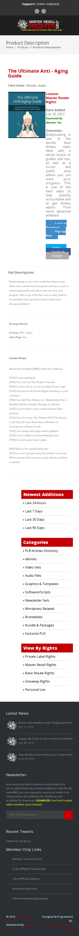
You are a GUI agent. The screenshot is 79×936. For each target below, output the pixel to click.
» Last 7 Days (33, 511)
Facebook (58, 251)
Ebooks (32, 85)
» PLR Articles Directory (40, 551)
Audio (42, 85)
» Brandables (33, 617)
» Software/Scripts (36, 592)
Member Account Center (27, 859)
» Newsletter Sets (36, 600)
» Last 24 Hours (34, 503)
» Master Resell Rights (39, 665)
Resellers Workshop (25, 888)
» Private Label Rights (39, 656)
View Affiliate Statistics (26, 879)
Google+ (57, 255)
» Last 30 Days (33, 519)
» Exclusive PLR (34, 633)
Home (9, 47)
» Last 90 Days (33, 528)
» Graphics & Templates (41, 584)
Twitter (56, 247)
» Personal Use (34, 690)
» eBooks (30, 559)
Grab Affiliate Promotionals (29, 869)
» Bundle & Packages (38, 625)
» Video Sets (32, 567)
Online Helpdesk (47, 4)
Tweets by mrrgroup (18, 841)
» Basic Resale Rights (38, 673)
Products (23, 47)
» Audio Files (32, 576)
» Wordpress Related (38, 609)
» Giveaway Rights (36, 681)
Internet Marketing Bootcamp (30, 898)
